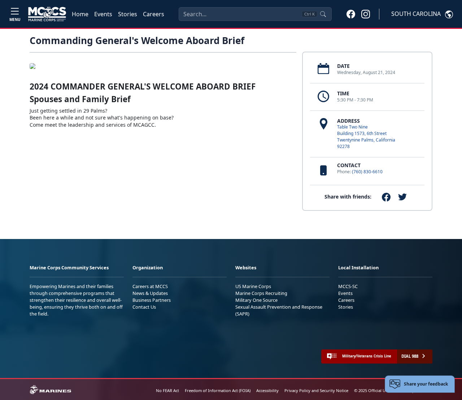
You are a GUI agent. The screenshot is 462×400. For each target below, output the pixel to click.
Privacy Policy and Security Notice (316, 390)
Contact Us (144, 307)
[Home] (47, 14)
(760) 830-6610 (367, 172)
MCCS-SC (348, 286)
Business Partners (151, 300)
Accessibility (267, 390)
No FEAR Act (167, 390)
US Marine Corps (253, 286)
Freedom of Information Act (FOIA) (217, 390)
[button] (350, 14)
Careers (153, 14)
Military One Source (256, 300)
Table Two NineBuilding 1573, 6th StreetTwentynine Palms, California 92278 (366, 136)
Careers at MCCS (150, 286)
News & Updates (150, 293)
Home (80, 14)
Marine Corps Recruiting (261, 293)
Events (103, 14)
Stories (127, 14)
